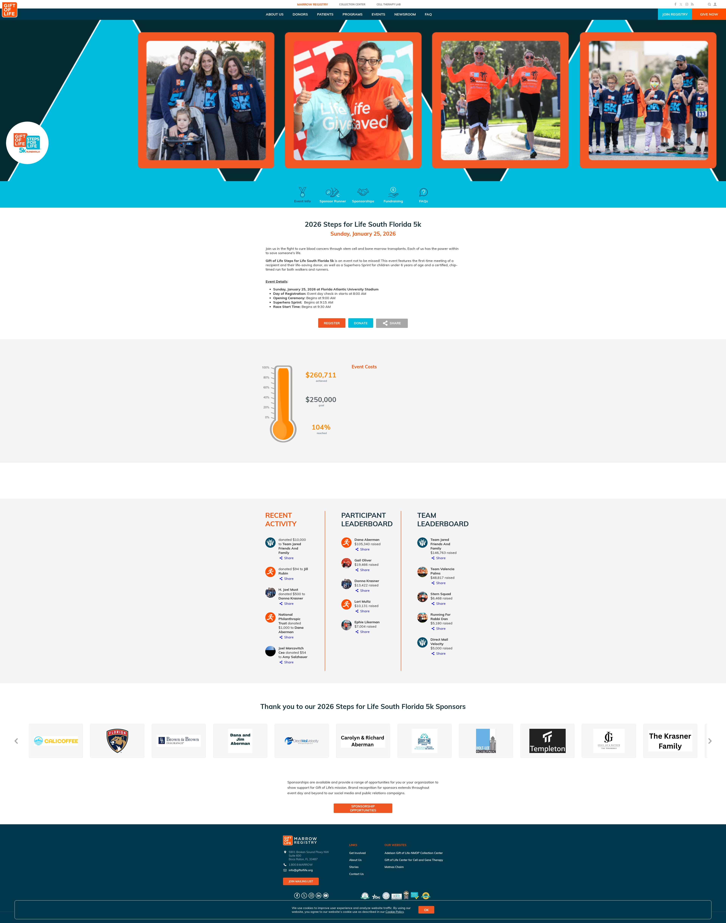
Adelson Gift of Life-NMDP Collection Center (414, 853)
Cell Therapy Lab (389, 4)
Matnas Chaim (394, 867)
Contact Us (356, 874)
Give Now (709, 14)
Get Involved (357, 853)
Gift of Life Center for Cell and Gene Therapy (414, 860)
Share (288, 558)
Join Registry (675, 14)
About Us (355, 860)
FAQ (428, 14)
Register (332, 323)
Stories (353, 867)
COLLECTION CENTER (352, 4)
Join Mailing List (301, 881)
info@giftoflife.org (301, 870)
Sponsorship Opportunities (363, 808)
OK (426, 910)
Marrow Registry (312, 4)
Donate (361, 323)
